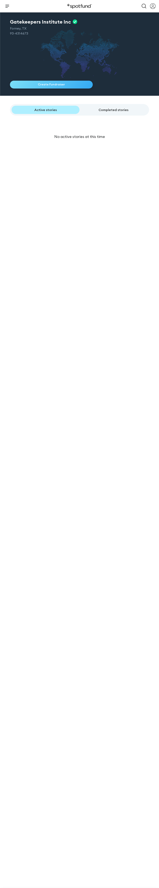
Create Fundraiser (51, 84)
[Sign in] (152, 6)
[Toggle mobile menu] (7, 6)
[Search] (144, 6)
